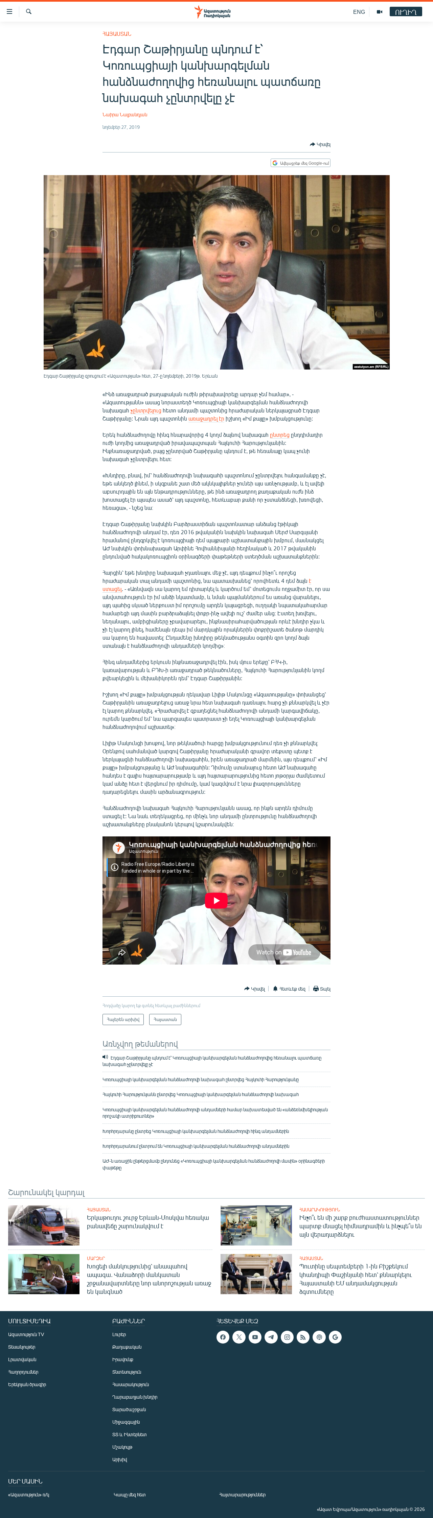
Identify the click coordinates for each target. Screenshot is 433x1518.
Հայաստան (116, 33)
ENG (359, 11)
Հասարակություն (319, 1209)
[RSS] (303, 1337)
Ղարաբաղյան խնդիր (134, 1397)
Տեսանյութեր (21, 1347)
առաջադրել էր (206, 418)
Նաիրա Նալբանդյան (124, 114)
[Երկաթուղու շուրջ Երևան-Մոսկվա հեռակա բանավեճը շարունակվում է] (43, 1225)
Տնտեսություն (126, 1372)
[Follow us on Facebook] (222, 1337)
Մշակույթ (122, 1447)
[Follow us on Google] (335, 1337)
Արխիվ (119, 1459)
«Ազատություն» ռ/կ (28, 1494)
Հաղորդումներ (23, 1372)
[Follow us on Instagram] (287, 1337)
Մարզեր (96, 1258)
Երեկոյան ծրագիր (27, 1384)
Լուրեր (119, 1334)
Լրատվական (22, 1359)
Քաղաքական (126, 1347)
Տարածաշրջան (129, 1409)
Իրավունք (122, 1359)
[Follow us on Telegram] (271, 1337)
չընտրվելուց (146, 410)
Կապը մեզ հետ (130, 1494)
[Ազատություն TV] (379, 12)
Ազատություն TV (26, 1334)
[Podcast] (319, 1337)
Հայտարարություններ (242, 1494)
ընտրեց (280, 434)
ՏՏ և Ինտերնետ (129, 1434)
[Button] (320, 144)
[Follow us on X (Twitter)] (238, 1337)
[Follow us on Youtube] (255, 1337)
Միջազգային (126, 1422)
